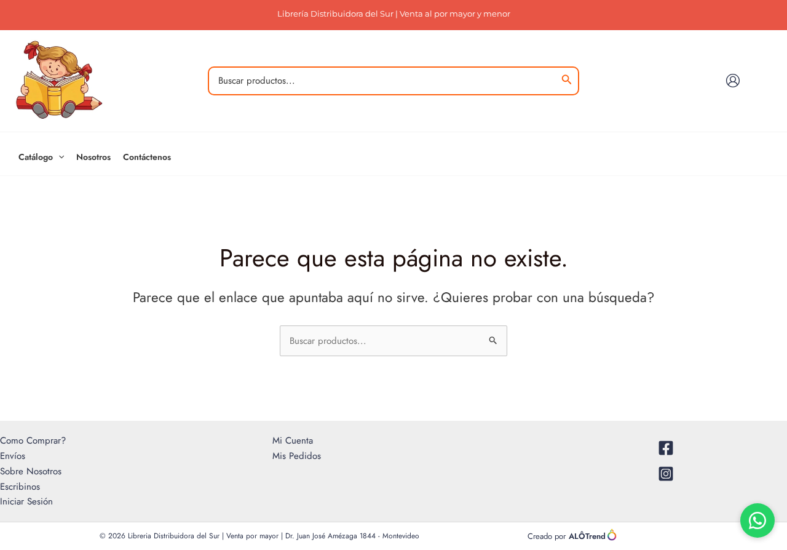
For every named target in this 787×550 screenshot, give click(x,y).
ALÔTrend (587, 536)
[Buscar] (567, 81)
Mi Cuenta (292, 440)
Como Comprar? (33, 440)
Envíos (12, 456)
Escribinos (20, 486)
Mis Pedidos (296, 456)
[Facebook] (666, 448)
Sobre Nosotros (30, 471)
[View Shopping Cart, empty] (764, 80)
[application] (58, 156)
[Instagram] (666, 474)
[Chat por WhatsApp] (757, 520)
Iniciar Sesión (26, 501)
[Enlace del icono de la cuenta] (733, 80)
